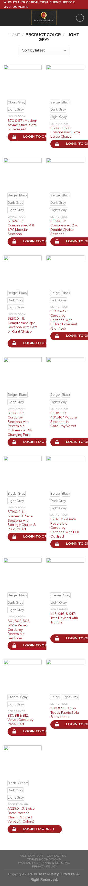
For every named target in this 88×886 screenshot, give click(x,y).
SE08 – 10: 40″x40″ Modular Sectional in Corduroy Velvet (63, 419)
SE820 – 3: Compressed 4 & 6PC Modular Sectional (21, 227)
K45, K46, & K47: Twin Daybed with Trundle (64, 618)
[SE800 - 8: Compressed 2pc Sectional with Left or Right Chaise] (23, 271)
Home (14, 34)
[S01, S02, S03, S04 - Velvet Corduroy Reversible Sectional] (23, 574)
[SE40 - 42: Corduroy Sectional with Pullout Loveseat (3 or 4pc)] (65, 271)
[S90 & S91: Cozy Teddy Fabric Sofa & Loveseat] (65, 675)
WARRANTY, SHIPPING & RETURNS (44, 863)
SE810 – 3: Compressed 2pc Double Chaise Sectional (64, 227)
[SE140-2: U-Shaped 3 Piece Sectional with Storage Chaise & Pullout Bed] (23, 472)
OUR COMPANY (32, 856)
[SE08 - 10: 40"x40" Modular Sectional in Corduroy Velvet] (65, 373)
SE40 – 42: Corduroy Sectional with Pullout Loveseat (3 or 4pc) (63, 320)
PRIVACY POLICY (44, 866)
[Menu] (7, 18)
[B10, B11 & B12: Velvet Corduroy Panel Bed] (23, 675)
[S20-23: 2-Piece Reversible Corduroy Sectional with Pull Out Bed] (65, 472)
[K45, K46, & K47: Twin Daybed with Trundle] (65, 574)
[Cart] (80, 18)
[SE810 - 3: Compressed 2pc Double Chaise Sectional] (65, 174)
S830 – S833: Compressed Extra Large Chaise (65, 132)
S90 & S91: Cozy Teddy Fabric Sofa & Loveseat (64, 712)
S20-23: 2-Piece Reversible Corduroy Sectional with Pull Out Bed (64, 528)
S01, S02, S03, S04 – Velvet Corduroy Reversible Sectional (19, 629)
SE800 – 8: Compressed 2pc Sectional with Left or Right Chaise (22, 325)
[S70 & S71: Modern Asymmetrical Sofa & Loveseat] (23, 81)
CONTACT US (56, 856)
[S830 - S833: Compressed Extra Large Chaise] (65, 81)
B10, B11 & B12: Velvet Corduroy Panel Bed (20, 719)
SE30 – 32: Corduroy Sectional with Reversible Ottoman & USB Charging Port (20, 424)
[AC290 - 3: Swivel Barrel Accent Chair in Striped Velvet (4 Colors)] (23, 761)
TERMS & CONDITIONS (44, 859)
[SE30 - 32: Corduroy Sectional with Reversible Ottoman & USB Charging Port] (23, 373)
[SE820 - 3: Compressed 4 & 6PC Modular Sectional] (23, 174)
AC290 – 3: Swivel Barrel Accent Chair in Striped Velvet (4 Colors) (21, 815)
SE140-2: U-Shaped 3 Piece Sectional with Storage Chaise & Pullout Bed (22, 520)
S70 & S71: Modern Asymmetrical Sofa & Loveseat (22, 125)
